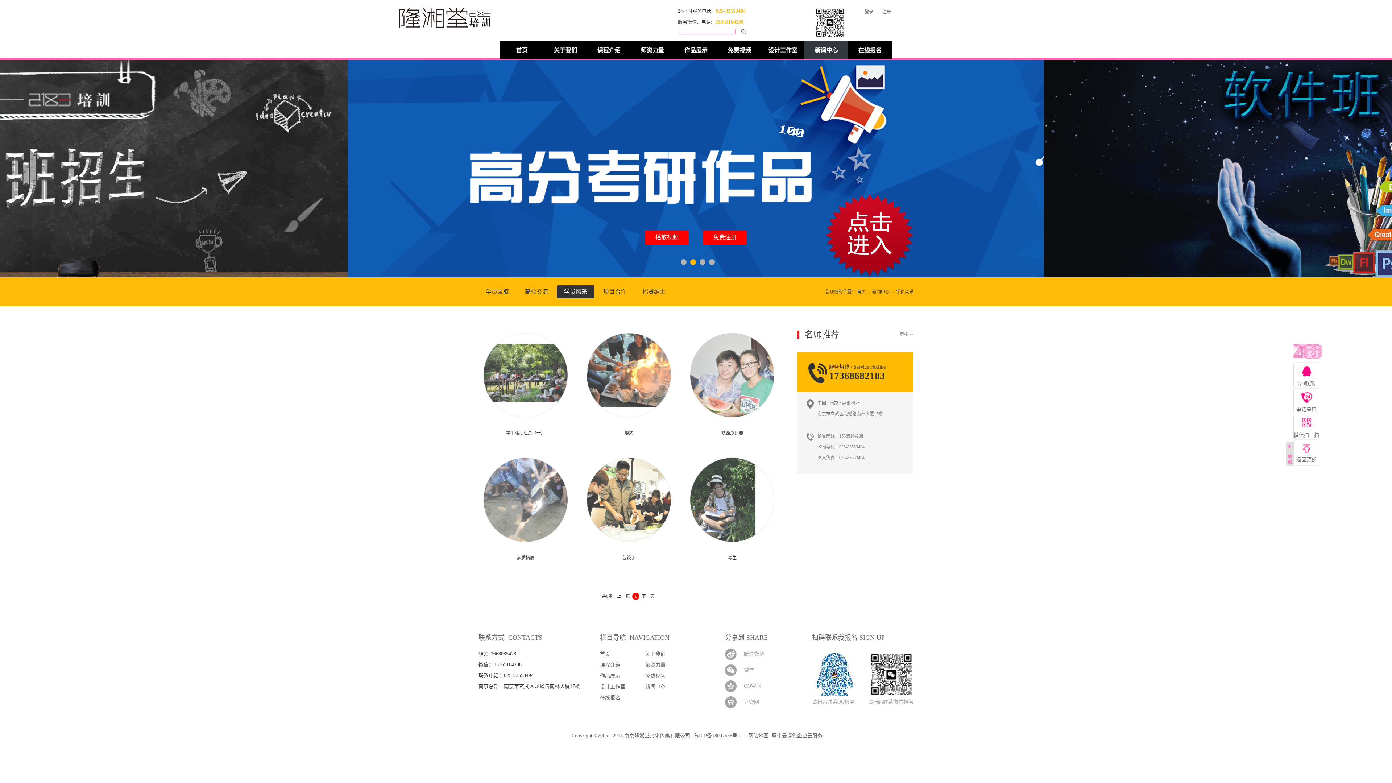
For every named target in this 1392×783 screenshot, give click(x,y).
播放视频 (667, 237)
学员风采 (905, 291)
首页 (522, 50)
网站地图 (756, 735)
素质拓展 (525, 557)
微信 (749, 670)
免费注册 (725, 237)
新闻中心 (881, 291)
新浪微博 (754, 654)
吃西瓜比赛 (732, 433)
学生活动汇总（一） (525, 433)
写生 (732, 557)
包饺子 (628, 557)
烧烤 (629, 433)
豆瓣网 (751, 702)
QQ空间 (752, 686)
